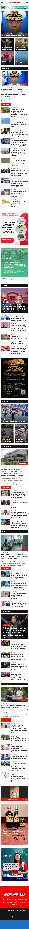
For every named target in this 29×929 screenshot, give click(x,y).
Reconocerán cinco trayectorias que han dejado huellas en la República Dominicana (18, 657)
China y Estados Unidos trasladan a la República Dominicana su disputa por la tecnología (18, 350)
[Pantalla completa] (26, 800)
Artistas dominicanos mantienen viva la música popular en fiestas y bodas (19, 667)
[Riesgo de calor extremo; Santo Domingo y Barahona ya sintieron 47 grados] (5, 201)
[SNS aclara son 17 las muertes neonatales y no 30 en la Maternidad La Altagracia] (5, 574)
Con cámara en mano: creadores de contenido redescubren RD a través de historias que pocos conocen (19, 646)
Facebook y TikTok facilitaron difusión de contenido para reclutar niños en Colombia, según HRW (19, 728)
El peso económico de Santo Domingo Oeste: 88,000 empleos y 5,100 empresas (18, 153)
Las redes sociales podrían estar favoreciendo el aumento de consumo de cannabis (19, 749)
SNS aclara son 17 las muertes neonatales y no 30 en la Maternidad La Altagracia (19, 576)
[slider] (13, 799)
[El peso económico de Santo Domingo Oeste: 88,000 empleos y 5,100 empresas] (5, 151)
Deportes (5, 401)
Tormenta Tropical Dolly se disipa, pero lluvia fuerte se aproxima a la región (18, 123)
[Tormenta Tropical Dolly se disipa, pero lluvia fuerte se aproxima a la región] (21, 58)
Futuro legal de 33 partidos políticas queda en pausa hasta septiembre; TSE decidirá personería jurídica (19, 340)
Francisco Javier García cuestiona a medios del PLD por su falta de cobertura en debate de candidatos (18, 328)
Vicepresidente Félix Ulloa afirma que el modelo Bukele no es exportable (19, 318)
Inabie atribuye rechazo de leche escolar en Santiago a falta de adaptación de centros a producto (19, 113)
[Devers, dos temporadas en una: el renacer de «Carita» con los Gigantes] (21, 433)
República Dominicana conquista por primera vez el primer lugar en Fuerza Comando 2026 (19, 172)
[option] (14, 38)
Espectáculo (6, 611)
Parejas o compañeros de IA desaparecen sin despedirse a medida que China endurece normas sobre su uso (19, 766)
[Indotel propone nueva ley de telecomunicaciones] (5, 757)
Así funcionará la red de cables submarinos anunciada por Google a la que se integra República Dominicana (19, 778)
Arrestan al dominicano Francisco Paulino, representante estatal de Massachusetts (19, 514)
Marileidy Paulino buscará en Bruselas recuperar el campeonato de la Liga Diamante (14, 421)
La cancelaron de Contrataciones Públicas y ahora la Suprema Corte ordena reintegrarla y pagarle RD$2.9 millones (19, 183)
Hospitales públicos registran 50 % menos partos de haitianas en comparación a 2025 (14, 556)
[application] (14, 793)
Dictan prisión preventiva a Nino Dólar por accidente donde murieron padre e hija (19, 194)
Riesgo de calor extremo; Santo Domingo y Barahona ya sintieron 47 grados (19, 203)
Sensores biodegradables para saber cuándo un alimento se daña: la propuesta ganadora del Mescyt (14, 708)
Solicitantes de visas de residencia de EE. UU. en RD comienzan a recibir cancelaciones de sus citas (12, 472)
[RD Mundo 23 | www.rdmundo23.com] (14, 2)
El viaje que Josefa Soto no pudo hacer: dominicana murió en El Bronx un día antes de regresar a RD (19, 495)
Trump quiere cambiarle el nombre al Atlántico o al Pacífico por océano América (19, 504)
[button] (14, 794)
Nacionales (5, 68)
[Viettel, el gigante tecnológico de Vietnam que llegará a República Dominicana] (5, 737)
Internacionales (7, 446)
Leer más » (6, 104)
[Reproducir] (3, 800)
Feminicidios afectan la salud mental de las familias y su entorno (18, 605)
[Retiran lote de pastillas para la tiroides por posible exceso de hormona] (5, 594)
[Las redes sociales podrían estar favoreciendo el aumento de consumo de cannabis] (5, 747)
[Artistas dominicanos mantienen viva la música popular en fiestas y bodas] (5, 665)
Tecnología (5, 684)
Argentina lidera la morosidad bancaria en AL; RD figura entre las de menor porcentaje (19, 524)
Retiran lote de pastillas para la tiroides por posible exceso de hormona (18, 596)
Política (4, 285)
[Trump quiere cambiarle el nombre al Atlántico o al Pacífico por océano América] (5, 502)
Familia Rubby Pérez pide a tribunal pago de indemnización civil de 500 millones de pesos (19, 133)
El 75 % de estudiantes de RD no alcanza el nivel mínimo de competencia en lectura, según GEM (19, 143)
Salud (3, 532)
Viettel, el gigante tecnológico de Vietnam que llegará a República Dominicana (18, 739)
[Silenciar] (23, 800)
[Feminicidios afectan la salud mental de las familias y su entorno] (5, 603)
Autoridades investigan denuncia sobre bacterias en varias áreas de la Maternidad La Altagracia (19, 586)
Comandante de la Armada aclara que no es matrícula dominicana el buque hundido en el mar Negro (14, 35)
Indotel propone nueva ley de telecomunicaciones (19, 757)
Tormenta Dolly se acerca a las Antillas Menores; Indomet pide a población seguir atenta (19, 162)
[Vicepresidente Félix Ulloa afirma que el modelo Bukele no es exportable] (5, 317)
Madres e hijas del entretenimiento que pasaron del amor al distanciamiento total (18, 676)
